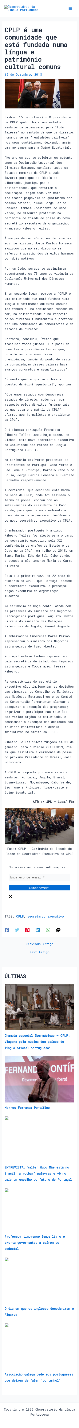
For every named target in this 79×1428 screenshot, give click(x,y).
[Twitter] (17, 930)
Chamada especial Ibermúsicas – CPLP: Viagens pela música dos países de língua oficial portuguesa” (37, 1042)
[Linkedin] (38, 930)
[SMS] (58, 930)
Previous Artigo (39, 944)
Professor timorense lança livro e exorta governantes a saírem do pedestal (35, 1242)
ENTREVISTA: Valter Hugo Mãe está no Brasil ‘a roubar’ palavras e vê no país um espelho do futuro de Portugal (38, 1173)
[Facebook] (7, 930)
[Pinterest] (27, 930)
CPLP (20, 916)
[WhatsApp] (48, 930)
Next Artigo (40, 952)
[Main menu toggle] (70, 8)
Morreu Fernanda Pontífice (27, 1108)
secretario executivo (45, 916)
